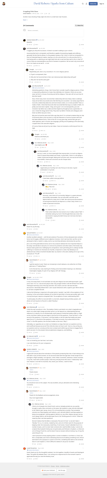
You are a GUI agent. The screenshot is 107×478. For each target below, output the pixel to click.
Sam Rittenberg (31, 307)
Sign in (102, 4)
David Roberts (27, 13)
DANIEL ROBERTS (32, 349)
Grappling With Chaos (30, 11)
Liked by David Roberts (39, 87)
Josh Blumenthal (31, 48)
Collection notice (64, 466)
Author (31, 262)
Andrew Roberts (31, 40)
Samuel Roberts (31, 233)
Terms (57, 466)
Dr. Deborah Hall (31, 336)
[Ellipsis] (83, 40)
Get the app (61, 470)
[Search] (82, 3)
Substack (45, 474)
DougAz (31, 69)
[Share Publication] (86, 3)
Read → (25, 20)
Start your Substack (49, 470)
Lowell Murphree (32, 448)
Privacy (53, 466)
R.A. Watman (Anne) (40, 143)
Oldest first (80, 25)
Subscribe (93, 4)
